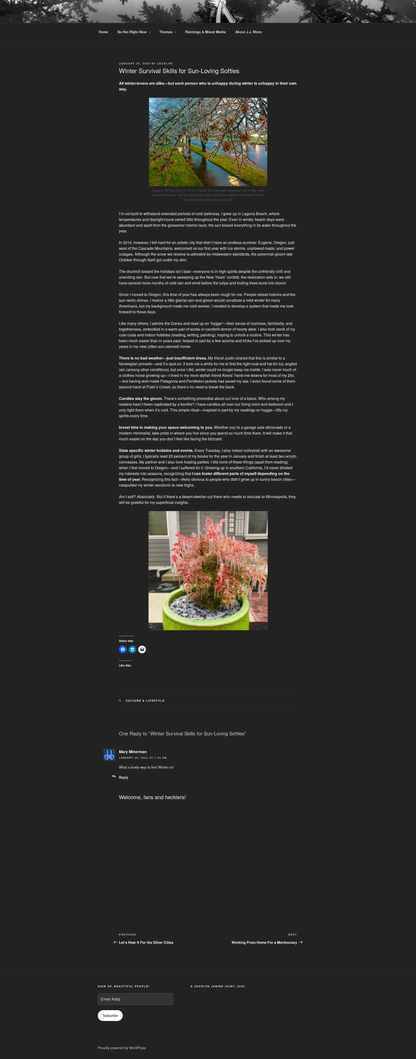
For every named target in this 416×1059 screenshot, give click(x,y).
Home (103, 31)
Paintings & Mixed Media (205, 31)
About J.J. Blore (248, 31)
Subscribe (110, 1015)
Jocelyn (165, 63)
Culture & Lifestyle (145, 700)
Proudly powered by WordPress (122, 1047)
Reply (123, 777)
